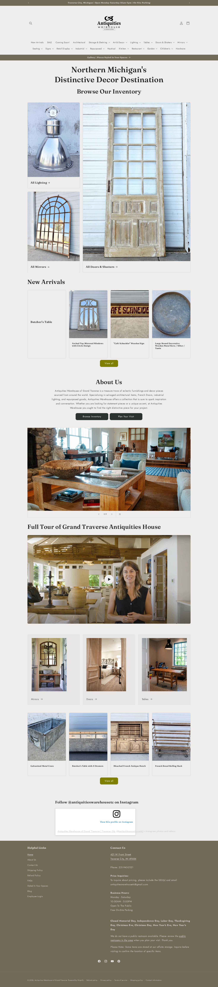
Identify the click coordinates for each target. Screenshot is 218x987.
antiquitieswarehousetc (131, 831)
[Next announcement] (189, 3)
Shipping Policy (35, 870)
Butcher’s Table (41, 322)
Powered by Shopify (76, 980)
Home (30, 854)
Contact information (153, 980)
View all (109, 363)
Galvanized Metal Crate (42, 766)
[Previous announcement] (28, 3)
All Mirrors (38, 266)
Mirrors (35, 699)
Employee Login (35, 896)
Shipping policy (136, 980)
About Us (31, 859)
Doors (89, 699)
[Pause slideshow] (119, 514)
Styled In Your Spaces (37, 885)
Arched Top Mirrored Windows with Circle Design (87, 344)
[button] (30, 23)
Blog (29, 891)
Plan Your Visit (126, 416)
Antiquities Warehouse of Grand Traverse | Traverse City (87, 831)
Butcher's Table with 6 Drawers (87, 766)
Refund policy (92, 980)
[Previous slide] (99, 514)
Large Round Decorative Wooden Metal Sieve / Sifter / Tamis (170, 346)
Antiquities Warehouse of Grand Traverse (51, 980)
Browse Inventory (92, 416)
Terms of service (120, 980)
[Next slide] (112, 514)
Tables (145, 699)
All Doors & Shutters (100, 266)
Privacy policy (106, 980)
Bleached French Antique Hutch (130, 766)
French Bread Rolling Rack (168, 766)
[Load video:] (109, 579)
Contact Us (32, 865)
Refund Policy (34, 875)
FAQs (29, 880)
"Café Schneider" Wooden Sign (129, 343)
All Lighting (39, 182)
